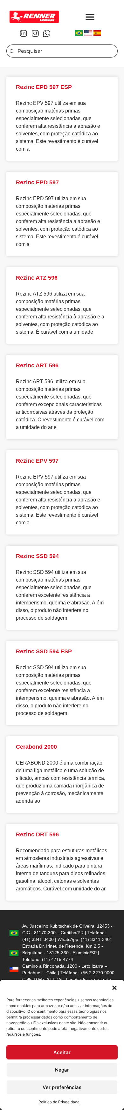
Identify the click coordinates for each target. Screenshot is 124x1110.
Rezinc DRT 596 (37, 834)
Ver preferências (62, 1087)
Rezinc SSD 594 (37, 556)
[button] (114, 987)
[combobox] (62, 51)
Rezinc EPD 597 (37, 182)
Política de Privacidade (58, 1102)
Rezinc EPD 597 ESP (44, 87)
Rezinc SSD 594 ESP (44, 651)
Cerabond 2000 (36, 747)
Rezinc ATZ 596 (37, 278)
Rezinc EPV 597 (37, 461)
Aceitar (62, 1052)
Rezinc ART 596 (37, 365)
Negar (62, 1070)
